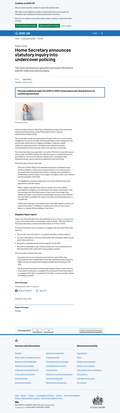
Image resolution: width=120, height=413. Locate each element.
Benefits (18, 353)
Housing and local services (56, 366)
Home (17, 38)
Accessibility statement (45, 395)
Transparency (82, 374)
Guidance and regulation (86, 362)
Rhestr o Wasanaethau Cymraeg (27, 398)
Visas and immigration (54, 378)
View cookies (66, 26)
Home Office (27, 79)
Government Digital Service (51, 398)
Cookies (31, 395)
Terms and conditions (72, 395)
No (50, 330)
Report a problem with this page (91, 330)
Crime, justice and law (28, 38)
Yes (39, 330)
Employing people (53, 357)
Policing (40, 38)
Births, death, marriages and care (28, 357)
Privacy (23, 395)
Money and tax (51, 370)
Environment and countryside (57, 362)
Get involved (81, 383)
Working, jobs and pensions (56, 383)
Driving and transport (23, 383)
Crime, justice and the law (25, 374)
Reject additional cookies (49, 26)
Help (17, 395)
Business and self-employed (25, 362)
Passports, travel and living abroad (59, 374)
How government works (86, 378)
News (79, 357)
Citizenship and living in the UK (26, 370)
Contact (59, 395)
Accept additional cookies (26, 26)
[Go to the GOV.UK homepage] (22, 33)
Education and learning (55, 353)
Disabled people (21, 378)
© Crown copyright (97, 407)
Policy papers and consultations (89, 370)
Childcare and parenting (24, 366)
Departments (82, 353)
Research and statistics (86, 366)
